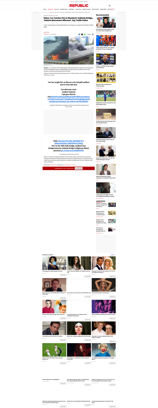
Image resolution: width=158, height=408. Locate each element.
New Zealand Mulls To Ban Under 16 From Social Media (105, 140)
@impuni (70, 96)
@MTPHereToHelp (75, 143)
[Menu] (109, 5)
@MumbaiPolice (61, 143)
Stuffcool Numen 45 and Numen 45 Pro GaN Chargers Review (106, 122)
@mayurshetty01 (60, 101)
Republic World (72, 1)
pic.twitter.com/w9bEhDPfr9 (72, 150)
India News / (47, 12)
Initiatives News (99, 88)
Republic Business (99, 198)
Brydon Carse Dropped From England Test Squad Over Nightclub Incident (101, 223)
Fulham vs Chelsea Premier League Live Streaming (105, 66)
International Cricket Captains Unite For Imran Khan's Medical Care (105, 30)
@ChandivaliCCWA (59, 99)
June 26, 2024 (69, 106)
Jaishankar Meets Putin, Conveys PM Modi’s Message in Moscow (105, 158)
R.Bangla (81, 1)
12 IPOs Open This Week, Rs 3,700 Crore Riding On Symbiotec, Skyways (105, 195)
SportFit (97, 51)
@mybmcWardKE (65, 141)
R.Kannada (85, 1)
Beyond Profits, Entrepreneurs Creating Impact (103, 85)
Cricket (97, 32)
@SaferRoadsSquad (58, 96)
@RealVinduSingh (74, 99)
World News (98, 143)
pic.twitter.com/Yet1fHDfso (77, 101)
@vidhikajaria (79, 96)
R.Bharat (77, 1)
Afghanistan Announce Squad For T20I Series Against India (106, 103)
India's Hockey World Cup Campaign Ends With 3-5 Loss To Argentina (105, 48)
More (112, 9)
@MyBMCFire (78, 141)
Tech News (98, 124)
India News (46, 34)
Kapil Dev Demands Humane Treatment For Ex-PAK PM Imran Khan (105, 177)
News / (43, 12)
